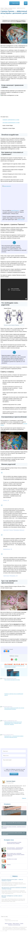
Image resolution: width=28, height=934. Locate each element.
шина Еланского (15, 210)
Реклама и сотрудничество (14, 924)
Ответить (24, 798)
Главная (2, 8)
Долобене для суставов (12, 858)
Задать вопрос (15, 3)
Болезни (5, 913)
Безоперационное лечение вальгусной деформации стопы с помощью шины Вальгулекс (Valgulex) (13, 723)
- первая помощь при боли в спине (11, 920)
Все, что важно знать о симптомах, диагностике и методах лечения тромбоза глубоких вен (15, 854)
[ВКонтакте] (4, 651)
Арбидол (9, 864)
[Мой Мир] (8, 651)
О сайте (21, 923)
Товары (6, 8)
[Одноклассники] (6, 651)
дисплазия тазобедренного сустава (11, 122)
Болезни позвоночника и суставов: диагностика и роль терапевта (14, 843)
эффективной (20, 219)
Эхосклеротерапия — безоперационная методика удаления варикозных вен (15, 848)
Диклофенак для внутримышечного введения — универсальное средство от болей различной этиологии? (13, 812)
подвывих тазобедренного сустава (11, 119)
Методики (22, 913)
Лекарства (13, 913)
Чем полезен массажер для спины (12, 679)
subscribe (12, 770)
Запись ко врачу (8, 923)
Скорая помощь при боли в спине (3, 3)
